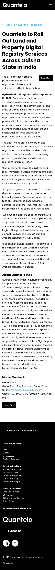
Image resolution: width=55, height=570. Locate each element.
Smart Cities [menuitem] (8, 501)
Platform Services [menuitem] (11, 459)
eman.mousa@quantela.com (25, 390)
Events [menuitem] (6, 452)
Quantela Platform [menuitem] (12, 443)
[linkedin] (6, 543)
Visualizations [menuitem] (9, 456)
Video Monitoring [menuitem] (10, 478)
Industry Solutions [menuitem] (12, 488)
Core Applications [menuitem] (12, 466)
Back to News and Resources (24, 25)
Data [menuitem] (5, 449)
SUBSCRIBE (14, 531)
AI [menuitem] (4, 446)
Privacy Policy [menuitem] (8, 563)
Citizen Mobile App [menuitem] (11, 481)
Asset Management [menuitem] (12, 469)
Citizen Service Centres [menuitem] (13, 498)
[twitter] (15, 543)
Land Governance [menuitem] (11, 491)
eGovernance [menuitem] (9, 495)
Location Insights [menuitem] (10, 472)
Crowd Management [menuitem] (12, 475)
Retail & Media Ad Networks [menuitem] (17, 508)
